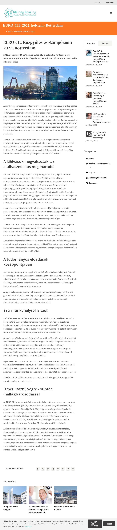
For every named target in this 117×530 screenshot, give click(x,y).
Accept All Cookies (94, 524)
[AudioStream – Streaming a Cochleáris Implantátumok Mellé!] (89, 93)
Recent (105, 43)
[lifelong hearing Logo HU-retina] (20, 9)
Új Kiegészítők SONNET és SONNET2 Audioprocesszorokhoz (102, 118)
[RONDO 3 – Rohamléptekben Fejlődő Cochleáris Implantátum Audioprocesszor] (89, 51)
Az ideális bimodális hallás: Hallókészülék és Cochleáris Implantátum (100, 77)
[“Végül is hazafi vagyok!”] (15, 487)
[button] (5, 502)
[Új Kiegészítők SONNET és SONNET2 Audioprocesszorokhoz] (89, 114)
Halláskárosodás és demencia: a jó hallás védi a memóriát (39, 509)
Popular (91, 43)
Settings (28, 526)
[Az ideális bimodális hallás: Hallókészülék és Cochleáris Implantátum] (89, 72)
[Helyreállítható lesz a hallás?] (65, 487)
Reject (109, 524)
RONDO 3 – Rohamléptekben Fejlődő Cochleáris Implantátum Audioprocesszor (101, 56)
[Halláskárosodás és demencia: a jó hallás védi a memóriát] (40, 487)
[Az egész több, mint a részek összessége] (89, 132)
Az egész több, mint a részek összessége (99, 135)
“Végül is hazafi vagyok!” (11, 508)
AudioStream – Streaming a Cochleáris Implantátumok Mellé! (100, 98)
